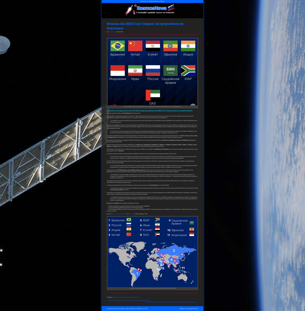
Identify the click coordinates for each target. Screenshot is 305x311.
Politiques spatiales (124, 297)
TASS (125, 213)
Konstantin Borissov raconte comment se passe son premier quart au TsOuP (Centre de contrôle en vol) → (171, 302)
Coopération (116, 297)
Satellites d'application (134, 297)
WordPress (114, 308)
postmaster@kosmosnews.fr (191, 308)
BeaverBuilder (122, 308)
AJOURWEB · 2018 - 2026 (141, 308)
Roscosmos (114, 213)
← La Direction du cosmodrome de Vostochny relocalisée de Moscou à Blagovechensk (128, 300)
